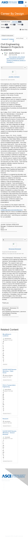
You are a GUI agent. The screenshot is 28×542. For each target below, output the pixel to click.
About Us (4, 525)
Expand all (5, 39)
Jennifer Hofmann (14, 77)
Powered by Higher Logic (14, 539)
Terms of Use (5, 527)
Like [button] (25, 67)
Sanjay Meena (8, 389)
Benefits (4, 513)
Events (20, 24)
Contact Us (4, 516)
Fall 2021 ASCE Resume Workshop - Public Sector (9, 371)
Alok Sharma (7, 421)
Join (3, 511)
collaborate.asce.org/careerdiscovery (12, 210)
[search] (25, 6)
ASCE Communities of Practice (9, 502)
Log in (20, 2)
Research (5, 418)
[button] (3, 54)
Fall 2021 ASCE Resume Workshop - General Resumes (9, 432)
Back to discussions (8, 35)
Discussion (16, 21)
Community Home (5, 21)
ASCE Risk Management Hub (9, 500)
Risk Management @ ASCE (8, 498)
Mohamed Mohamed (15, 249)
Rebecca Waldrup (9, 375)
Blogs (12, 24)
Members (5, 27)
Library (4, 24)
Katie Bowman (8, 338)
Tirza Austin (7, 437)
